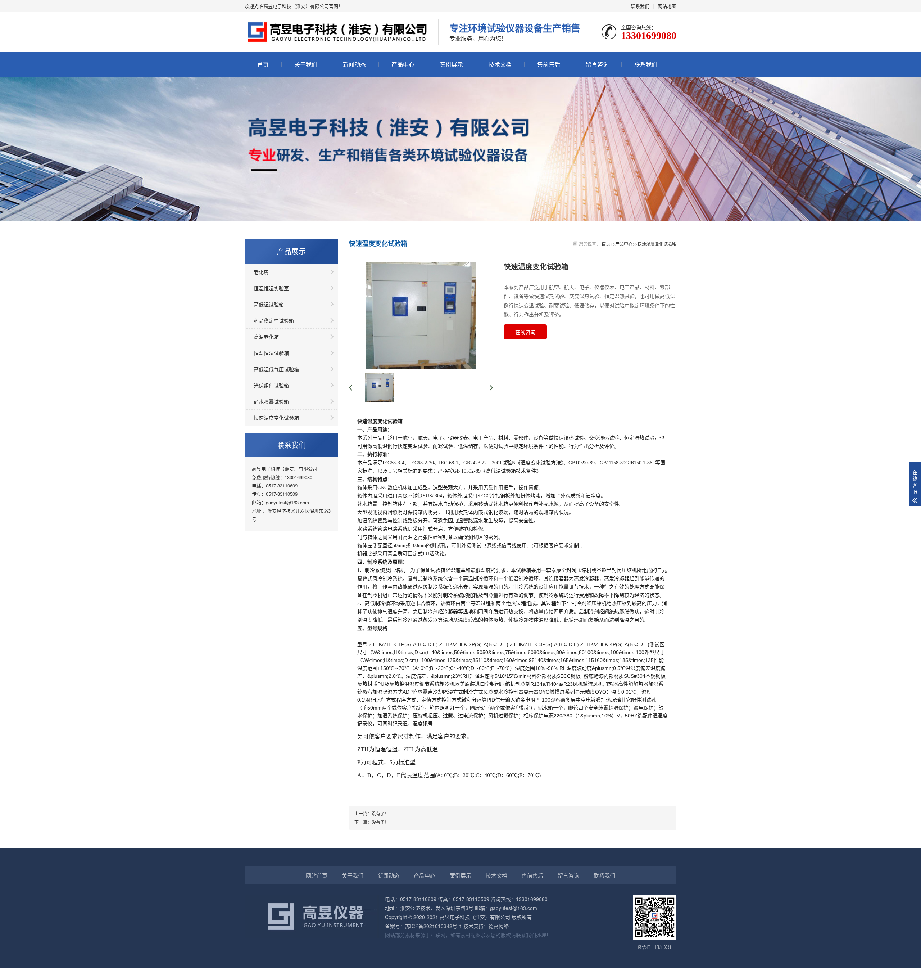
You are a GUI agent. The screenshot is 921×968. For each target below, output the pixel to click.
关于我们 (305, 64)
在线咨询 (525, 332)
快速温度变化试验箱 (276, 417)
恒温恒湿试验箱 (271, 352)
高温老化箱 (266, 336)
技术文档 (500, 64)
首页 (263, 64)
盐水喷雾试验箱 (271, 401)
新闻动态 (354, 64)
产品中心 (402, 64)
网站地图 (667, 6)
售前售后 (548, 64)
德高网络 (499, 925)
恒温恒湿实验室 (271, 288)
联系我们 (640, 6)
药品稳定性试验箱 (274, 320)
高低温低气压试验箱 (276, 369)
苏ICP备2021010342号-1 (433, 925)
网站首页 (316, 875)
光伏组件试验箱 (271, 385)
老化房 (261, 271)
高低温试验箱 (269, 304)
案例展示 (451, 64)
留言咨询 (597, 64)
